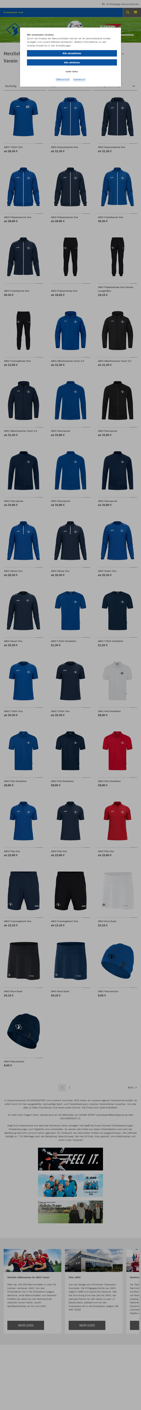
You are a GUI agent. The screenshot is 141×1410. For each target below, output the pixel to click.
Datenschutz (63, 79)
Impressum (79, 79)
